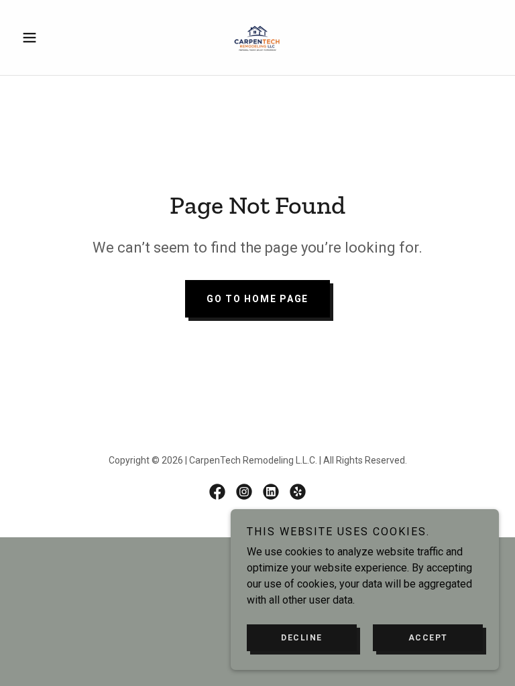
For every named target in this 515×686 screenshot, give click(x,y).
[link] (257, 37)
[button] (52, 37)
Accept (428, 637)
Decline (302, 637)
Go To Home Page (257, 298)
